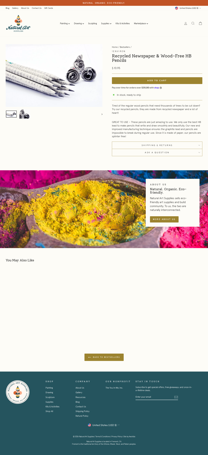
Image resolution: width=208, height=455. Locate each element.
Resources (80, 397)
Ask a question (157, 152)
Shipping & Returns (157, 145)
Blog (7, 8)
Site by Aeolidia (129, 436)
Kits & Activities (123, 23)
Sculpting (92, 23)
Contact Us (36, 8)
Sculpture (50, 397)
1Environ (119, 51)
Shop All (49, 411)
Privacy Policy (116, 436)
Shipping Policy (82, 411)
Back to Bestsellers (106, 357)
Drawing (78, 23)
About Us (25, 8)
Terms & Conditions (102, 436)
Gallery (15, 8)
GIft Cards (48, 8)
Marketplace (140, 23)
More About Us (164, 219)
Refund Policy (82, 416)
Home (115, 47)
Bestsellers (125, 47)
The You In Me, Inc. (114, 387)
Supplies (105, 23)
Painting (64, 23)
